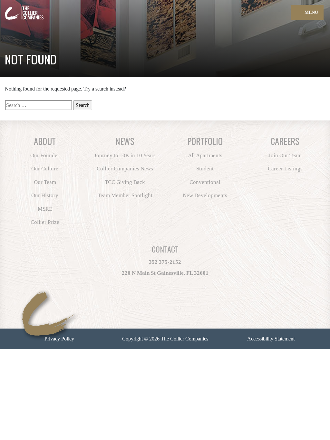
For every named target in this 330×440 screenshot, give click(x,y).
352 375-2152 (165, 262)
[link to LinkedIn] (175, 301)
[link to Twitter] (151, 301)
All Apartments (205, 155)
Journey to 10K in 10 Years (125, 155)
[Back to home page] (42, 9)
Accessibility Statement (271, 338)
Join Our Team (285, 155)
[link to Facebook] (142, 301)
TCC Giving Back (125, 182)
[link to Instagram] (160, 301)
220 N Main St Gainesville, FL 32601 (165, 273)
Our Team (45, 182)
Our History (44, 195)
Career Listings (285, 169)
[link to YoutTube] (189, 301)
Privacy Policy (59, 338)
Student (205, 169)
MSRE (45, 209)
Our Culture (44, 169)
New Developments (205, 195)
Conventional (204, 182)
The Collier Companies (184, 338)
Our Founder (44, 155)
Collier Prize (45, 222)
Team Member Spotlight (125, 195)
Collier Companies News (125, 169)
